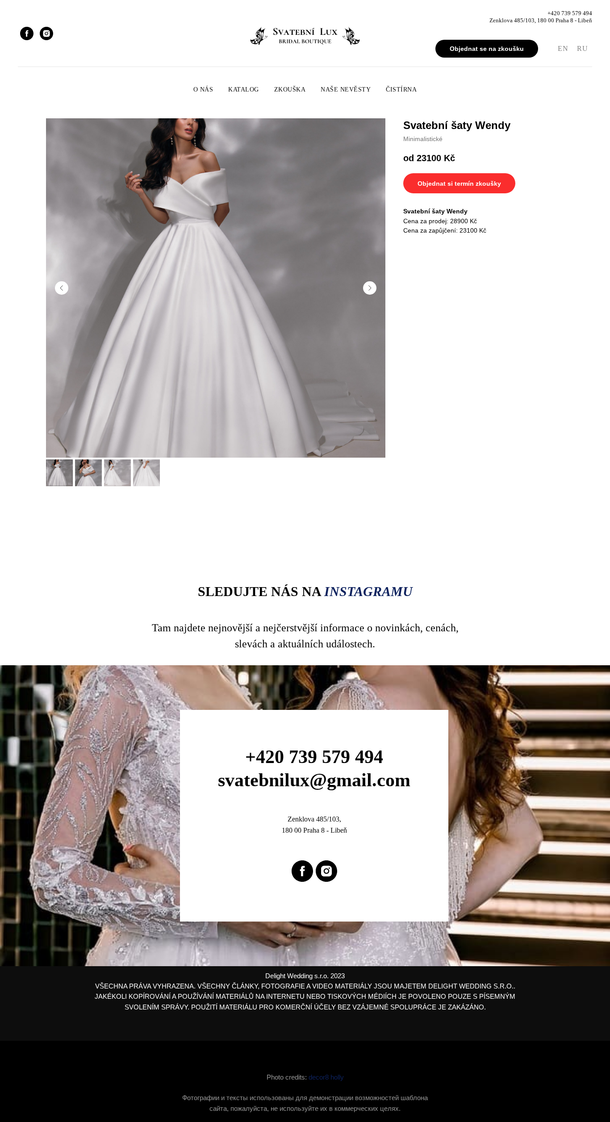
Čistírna (401, 89)
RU (582, 48)
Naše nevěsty (346, 89)
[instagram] (46, 33)
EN (563, 48)
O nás (203, 89)
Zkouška (290, 89)
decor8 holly (326, 1077)
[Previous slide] (61, 288)
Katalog (243, 89)
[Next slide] (369, 288)
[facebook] (26, 33)
